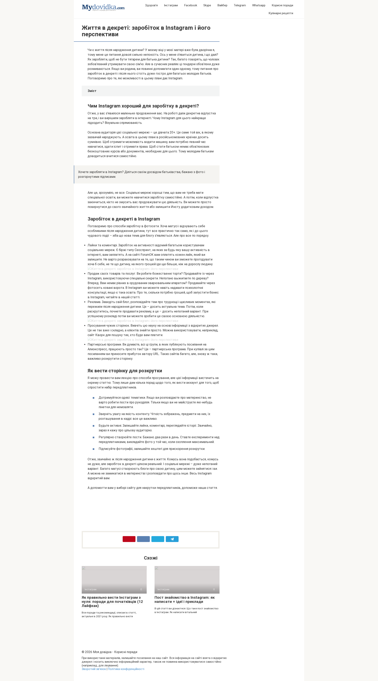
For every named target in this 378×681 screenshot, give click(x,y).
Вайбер (222, 5)
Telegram (240, 5)
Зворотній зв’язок (94, 669)
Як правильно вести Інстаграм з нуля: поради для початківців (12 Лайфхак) (112, 601)
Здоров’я (151, 5)
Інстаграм (171, 5)
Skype (207, 5)
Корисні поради (282, 5)
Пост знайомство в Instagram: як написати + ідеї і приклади (185, 599)
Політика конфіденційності (126, 669)
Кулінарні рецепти (281, 13)
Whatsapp (258, 5)
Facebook (190, 5)
